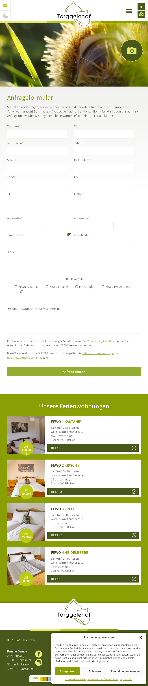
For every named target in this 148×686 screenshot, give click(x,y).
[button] (141, 637)
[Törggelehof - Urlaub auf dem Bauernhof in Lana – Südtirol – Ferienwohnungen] (74, 14)
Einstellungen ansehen (126, 671)
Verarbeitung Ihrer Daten (101, 341)
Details (56, 448)
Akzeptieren (67, 671)
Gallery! (132, 51)
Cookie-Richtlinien (75, 679)
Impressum (126, 679)
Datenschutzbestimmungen (98, 353)
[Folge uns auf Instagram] (38, 662)
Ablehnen (94, 671)
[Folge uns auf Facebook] (38, 654)
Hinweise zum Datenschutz (103, 679)
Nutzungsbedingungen (20, 357)
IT (141, 6)
